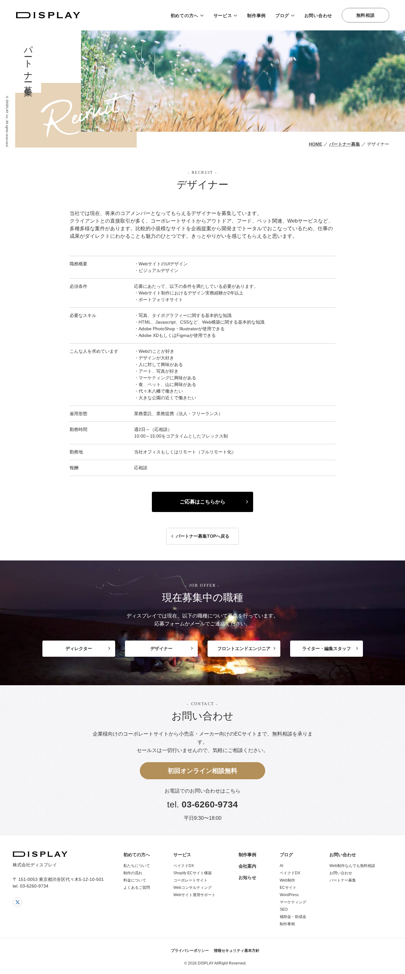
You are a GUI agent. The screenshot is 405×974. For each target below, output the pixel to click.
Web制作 (287, 880)
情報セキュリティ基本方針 (236, 950)
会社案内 (247, 866)
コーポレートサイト (190, 880)
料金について (134, 880)
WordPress (289, 895)
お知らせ (247, 877)
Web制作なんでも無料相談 (352, 865)
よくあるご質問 (136, 887)
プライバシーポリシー (190, 950)
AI (281, 865)
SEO (284, 909)
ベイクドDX (183, 865)
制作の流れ (132, 873)
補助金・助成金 (293, 916)
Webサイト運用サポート (194, 895)
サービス (223, 15)
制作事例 (256, 15)
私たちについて (136, 865)
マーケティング (293, 902)
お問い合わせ (318, 15)
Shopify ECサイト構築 (192, 873)
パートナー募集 (342, 880)
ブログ (282, 15)
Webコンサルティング (192, 887)
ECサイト (288, 887)
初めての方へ (184, 15)
